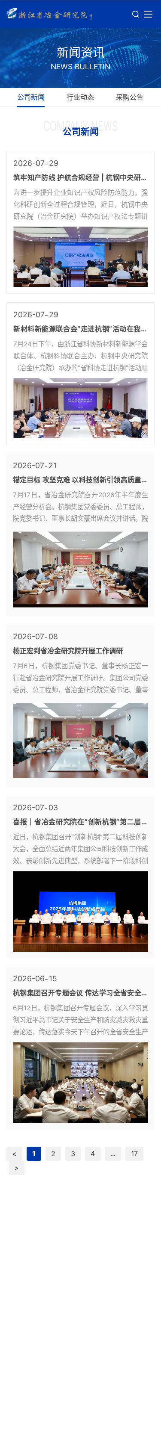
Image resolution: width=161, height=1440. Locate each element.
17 (134, 1153)
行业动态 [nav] (80, 97)
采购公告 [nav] (129, 97)
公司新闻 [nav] (31, 97)
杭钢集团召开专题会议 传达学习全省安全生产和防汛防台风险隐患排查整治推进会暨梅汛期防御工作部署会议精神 (80, 993)
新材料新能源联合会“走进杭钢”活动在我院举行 (80, 329)
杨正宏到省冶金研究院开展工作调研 (68, 650)
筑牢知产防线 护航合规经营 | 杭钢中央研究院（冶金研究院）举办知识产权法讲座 (80, 178)
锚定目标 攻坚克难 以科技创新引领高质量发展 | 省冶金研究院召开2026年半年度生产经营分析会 (80, 480)
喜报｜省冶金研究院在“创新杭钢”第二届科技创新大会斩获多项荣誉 (80, 822)
